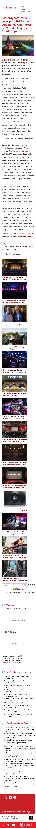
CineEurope (21, 63)
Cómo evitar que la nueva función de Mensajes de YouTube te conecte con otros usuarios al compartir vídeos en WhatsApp (20, 784)
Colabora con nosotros (8, 813)
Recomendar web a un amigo (11, 660)
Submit (25, 585)
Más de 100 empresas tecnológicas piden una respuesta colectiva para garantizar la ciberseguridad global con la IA (19, 742)
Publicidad (25, 811)
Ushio (25, 154)
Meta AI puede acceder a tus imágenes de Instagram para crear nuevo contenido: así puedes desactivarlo (20, 778)
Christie (5, 60)
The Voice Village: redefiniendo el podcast (18, 703)
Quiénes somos (16, 811)
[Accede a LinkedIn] (8, 824)
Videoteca (10, 605)
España (22, 7)
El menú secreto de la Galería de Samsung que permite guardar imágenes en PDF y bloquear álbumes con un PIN (19, 754)
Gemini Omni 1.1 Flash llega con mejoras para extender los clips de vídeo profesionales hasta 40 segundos (20, 748)
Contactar (31, 813)
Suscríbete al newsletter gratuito (13, 662)
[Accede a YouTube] (13, 824)
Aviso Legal (32, 811)
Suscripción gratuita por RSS (11, 656)
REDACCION (8, 233)
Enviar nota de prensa (22, 813)
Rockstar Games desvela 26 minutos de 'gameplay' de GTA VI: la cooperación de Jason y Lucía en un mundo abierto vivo (20, 735)
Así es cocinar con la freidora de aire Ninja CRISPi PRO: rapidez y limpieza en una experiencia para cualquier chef (20, 765)
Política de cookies (6, 811)
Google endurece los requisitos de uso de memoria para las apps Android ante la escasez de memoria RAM (20, 729)
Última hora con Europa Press (17, 723)
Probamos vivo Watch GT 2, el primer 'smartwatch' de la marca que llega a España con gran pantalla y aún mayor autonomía (20, 772)
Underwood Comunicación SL (11, 819)
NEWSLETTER (26, 246)
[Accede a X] (2, 825)
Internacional (25, 11)
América (23, 9)
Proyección (29, 233)
